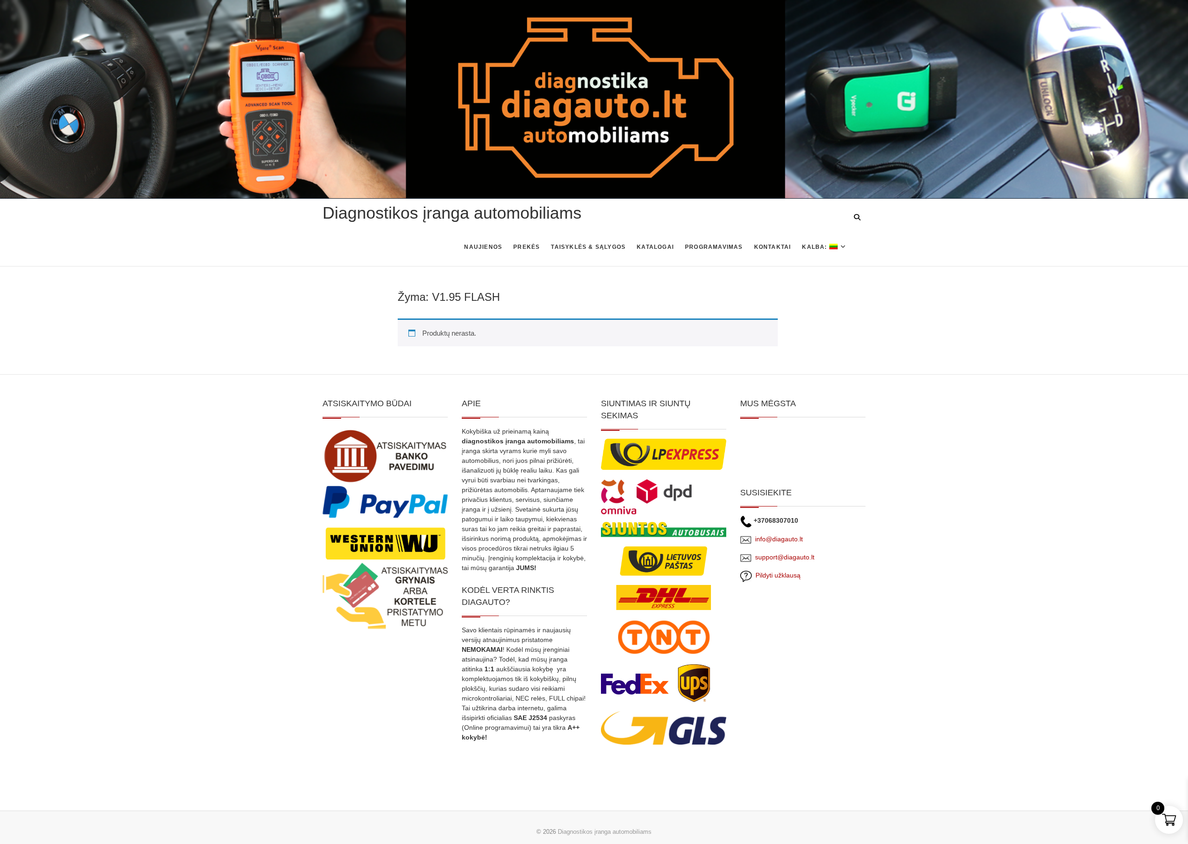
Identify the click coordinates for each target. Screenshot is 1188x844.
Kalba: (815, 247)
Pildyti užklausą (776, 575)
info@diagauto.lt (779, 539)
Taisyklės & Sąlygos (588, 247)
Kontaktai (772, 247)
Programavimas (714, 247)
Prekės (526, 247)
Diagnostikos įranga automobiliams (452, 212)
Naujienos (483, 247)
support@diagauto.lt (784, 557)
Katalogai (655, 247)
